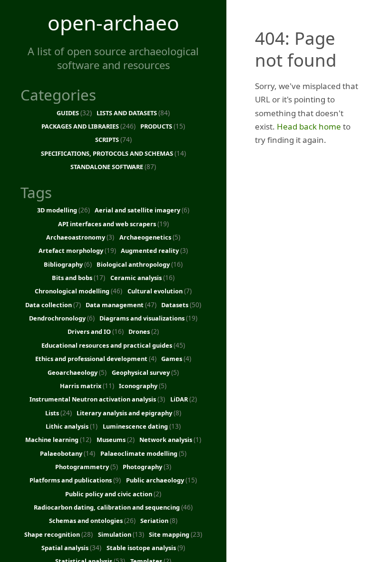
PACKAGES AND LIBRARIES (88, 125)
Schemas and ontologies (92, 520)
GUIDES (74, 112)
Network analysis (170, 439)
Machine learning (58, 439)
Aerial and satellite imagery (142, 209)
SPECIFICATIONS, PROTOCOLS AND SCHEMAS (113, 153)
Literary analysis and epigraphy (129, 412)
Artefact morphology (77, 250)
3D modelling (63, 209)
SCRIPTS (113, 139)
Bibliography (68, 264)
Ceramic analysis (142, 277)
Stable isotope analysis (146, 547)
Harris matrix (87, 385)
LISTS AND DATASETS (133, 112)
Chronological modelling (78, 290)
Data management (121, 304)
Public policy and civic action (113, 493)
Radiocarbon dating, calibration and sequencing (113, 507)
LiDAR (183, 398)
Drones (143, 331)
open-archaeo (113, 22)
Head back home (309, 126)
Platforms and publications (75, 479)
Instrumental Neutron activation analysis (97, 398)
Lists (58, 412)
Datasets (181, 304)
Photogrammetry (86, 466)
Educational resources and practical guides (113, 345)
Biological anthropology (140, 264)
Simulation (121, 534)
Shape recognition (58, 534)
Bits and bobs (78, 277)
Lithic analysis (72, 426)
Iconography (142, 385)
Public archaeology (161, 479)
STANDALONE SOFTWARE (113, 166)
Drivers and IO (96, 331)
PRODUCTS (162, 125)
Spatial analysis (71, 547)
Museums (116, 439)
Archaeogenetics (149, 236)
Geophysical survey (145, 372)
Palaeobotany (67, 453)
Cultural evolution (159, 290)
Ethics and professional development (95, 358)
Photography (147, 466)
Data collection (53, 304)
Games (176, 358)
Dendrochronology (62, 317)
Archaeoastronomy (80, 236)
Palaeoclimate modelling (143, 453)
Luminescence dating (142, 426)
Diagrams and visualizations (148, 317)
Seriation (158, 520)
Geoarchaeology (77, 372)
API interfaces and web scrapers (113, 223)
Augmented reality (154, 250)
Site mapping (175, 534)
